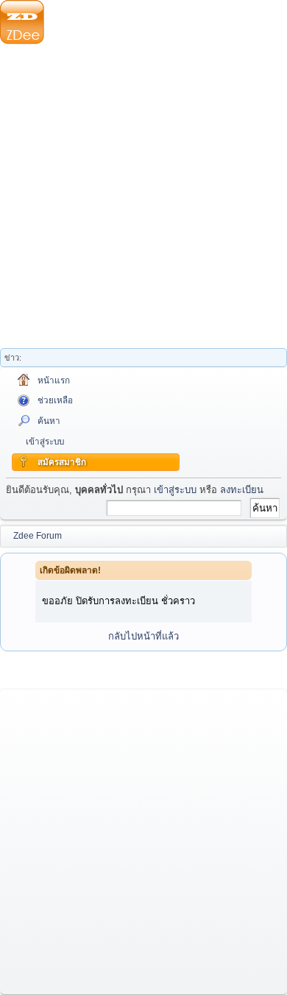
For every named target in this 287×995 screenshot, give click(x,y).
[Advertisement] (143, 198)
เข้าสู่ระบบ (175, 489)
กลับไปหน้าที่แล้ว (143, 636)
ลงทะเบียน (241, 489)
